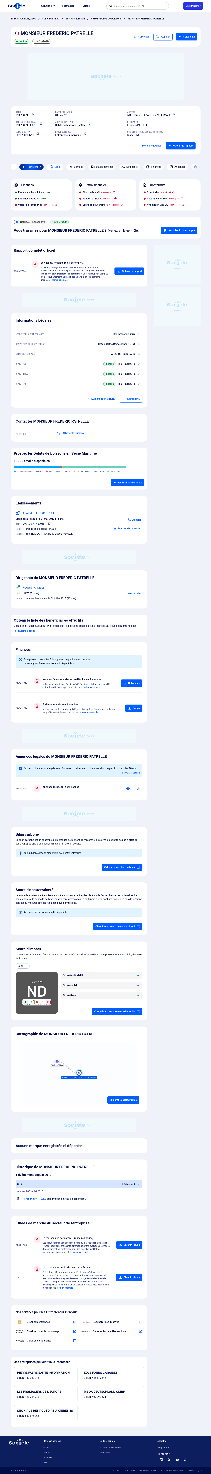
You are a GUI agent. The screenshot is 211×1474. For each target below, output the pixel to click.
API (45, 1462)
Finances (156, 166)
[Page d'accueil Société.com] (16, 6)
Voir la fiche (134, 593)
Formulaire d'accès (24, 630)
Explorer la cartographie (123, 1099)
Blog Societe (163, 1447)
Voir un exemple (60, 280)
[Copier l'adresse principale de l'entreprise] (174, 114)
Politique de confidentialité (172, 1470)
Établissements (104, 166)
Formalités (68, 5)
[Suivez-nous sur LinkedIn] (161, 1459)
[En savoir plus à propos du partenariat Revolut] (75, 1331)
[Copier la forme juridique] (85, 134)
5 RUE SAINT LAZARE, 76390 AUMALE (149, 115)
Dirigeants (132, 166)
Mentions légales (151, 145)
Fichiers (47, 1452)
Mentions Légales (195, 1470)
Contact (78, 166)
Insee (130, 135)
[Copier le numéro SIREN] (33, 114)
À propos (117, 1470)
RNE (137, 135)
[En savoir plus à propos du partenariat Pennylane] (140, 1331)
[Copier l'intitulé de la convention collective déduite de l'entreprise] (139, 344)
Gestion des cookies (147, 1470)
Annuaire (47, 1457)
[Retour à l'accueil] (19, 1443)
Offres (86, 5)
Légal (58, 166)
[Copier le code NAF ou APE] (89, 124)
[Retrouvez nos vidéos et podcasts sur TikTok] (185, 1459)
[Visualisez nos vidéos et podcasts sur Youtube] (177, 1459)
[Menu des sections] (14, 167)
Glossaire (104, 1452)
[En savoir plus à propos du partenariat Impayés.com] (140, 1322)
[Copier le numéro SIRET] (41, 124)
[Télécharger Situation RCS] (139, 364)
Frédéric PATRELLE (138, 125)
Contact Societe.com (110, 1447)
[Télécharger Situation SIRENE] (139, 374)
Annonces (179, 166)
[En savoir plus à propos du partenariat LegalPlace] (75, 1322)
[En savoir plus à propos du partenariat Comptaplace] (75, 1341)
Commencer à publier (131, 773)
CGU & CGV (130, 1470)
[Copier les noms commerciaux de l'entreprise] (139, 354)
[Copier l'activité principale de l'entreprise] (139, 334)
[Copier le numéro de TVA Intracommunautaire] (38, 134)
